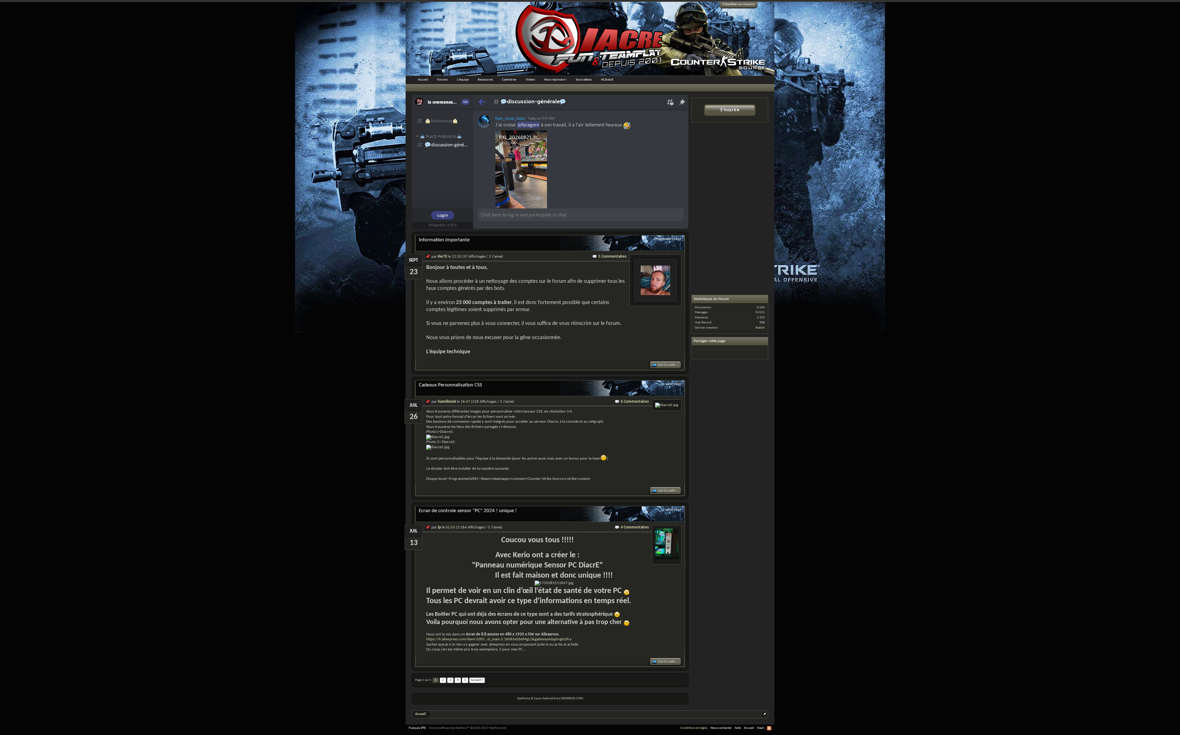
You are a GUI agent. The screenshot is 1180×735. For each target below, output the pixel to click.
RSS (769, 728)
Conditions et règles (693, 728)
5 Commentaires (612, 257)
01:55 (450, 527)
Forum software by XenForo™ (468, 728)
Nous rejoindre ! (555, 79)
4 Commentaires (635, 527)
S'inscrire (729, 110)
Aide (738, 728)
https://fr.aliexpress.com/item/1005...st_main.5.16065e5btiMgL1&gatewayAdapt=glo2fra (498, 639)
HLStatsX (607, 79)
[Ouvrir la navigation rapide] (764, 714)
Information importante (444, 240)
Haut (760, 728)
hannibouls (447, 402)
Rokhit (760, 328)
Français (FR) (417, 728)
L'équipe (463, 79)
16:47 (465, 402)
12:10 (456, 257)
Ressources (485, 79)
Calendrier (509, 79)
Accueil (423, 79)
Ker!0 (442, 257)
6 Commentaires (635, 402)
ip (439, 527)
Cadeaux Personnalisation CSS (450, 385)
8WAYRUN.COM (572, 698)
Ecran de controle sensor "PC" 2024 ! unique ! (468, 510)
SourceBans (584, 79)
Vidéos (530, 79)
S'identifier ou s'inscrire (738, 4)
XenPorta (523, 698)
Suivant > (477, 680)
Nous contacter (721, 728)
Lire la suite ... (668, 365)
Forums (442, 79)
